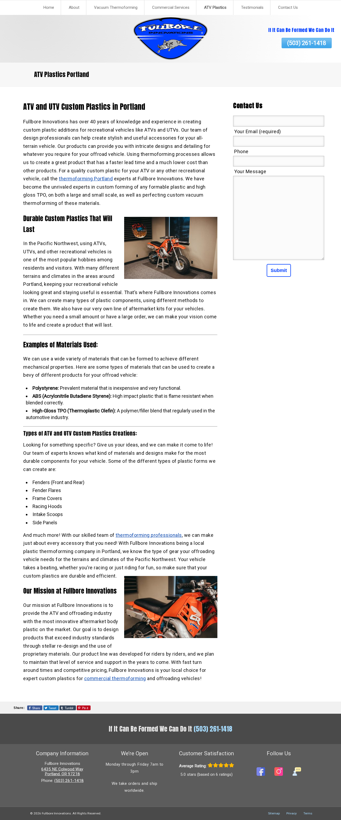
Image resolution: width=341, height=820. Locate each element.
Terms (307, 813)
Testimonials (252, 7)
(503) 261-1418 (306, 43)
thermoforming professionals (149, 535)
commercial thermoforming (115, 678)
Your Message (250, 171)
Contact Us (288, 7)
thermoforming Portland (86, 178)
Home (48, 7)
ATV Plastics (215, 7)
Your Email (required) (257, 131)
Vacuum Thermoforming (115, 7)
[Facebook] (261, 771)
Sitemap (274, 813)
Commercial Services (170, 7)
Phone (241, 151)
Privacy (291, 813)
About (74, 7)
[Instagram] (278, 771)
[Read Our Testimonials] (297, 771)
